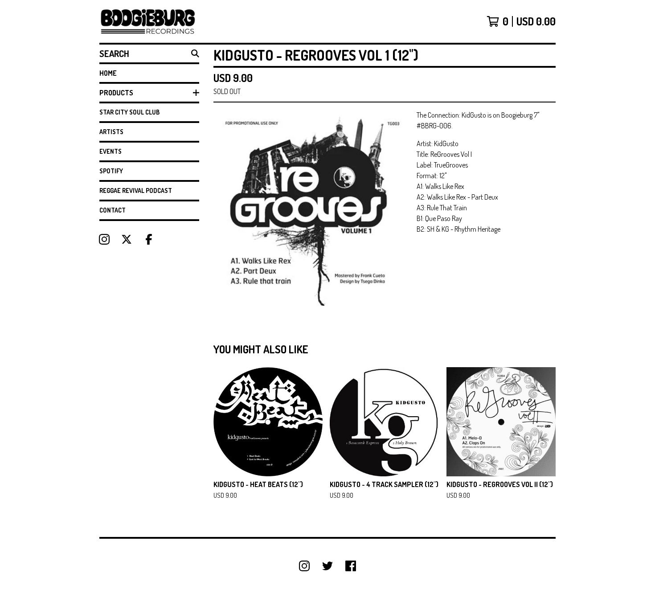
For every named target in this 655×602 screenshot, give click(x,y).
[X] (126, 239)
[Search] (195, 53)
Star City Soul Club (129, 112)
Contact (112, 210)
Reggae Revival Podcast (135, 190)
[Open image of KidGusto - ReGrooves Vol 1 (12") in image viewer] (311, 208)
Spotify (111, 171)
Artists (111, 131)
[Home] (147, 21)
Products (116, 92)
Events (110, 151)
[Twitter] (327, 566)
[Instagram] (104, 239)
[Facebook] (148, 239)
